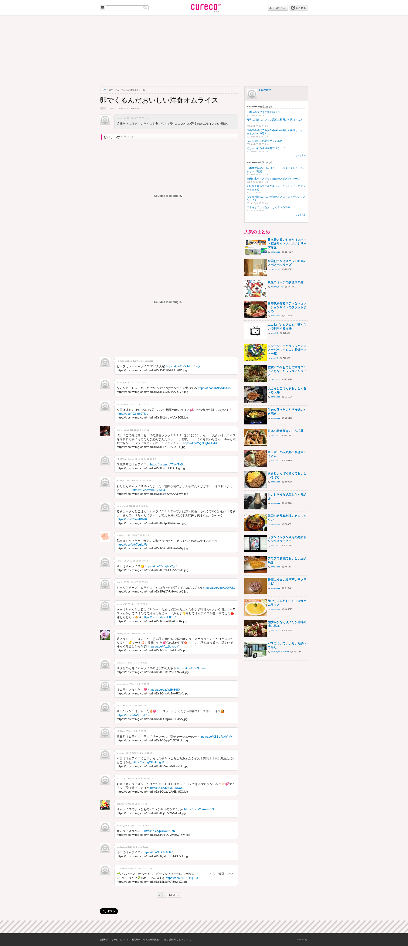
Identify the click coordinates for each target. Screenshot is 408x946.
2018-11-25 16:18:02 (145, 459)
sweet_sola (122, 430)
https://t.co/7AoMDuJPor (133, 715)
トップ (103, 90)
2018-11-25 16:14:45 (139, 404)
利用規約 (136, 939)
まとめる (301, 7)
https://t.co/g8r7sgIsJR (132, 544)
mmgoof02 (122, 604)
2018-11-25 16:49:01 (145, 868)
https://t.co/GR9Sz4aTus (214, 388)
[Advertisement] (204, 51)
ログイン (280, 7)
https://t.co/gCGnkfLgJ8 (148, 762)
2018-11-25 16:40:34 (142, 778)
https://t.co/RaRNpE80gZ (159, 617)
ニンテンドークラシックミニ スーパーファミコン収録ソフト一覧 (287, 349)
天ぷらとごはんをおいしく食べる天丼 (268, 207)
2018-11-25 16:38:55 (139, 825)
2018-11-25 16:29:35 (138, 535)
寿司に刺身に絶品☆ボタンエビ (264, 140)
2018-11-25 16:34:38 (142, 753)
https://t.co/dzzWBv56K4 (164, 689)
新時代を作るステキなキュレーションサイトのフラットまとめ (287, 307)
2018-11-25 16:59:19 (143, 361)
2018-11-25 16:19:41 (138, 382)
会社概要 (104, 939)
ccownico (121, 804)
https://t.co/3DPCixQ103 (182, 878)
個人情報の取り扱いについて (177, 939)
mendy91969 (123, 480)
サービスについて (120, 939)
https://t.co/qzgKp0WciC (219, 587)
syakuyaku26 (123, 633)
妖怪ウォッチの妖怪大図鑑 (285, 282)
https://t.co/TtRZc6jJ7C (158, 852)
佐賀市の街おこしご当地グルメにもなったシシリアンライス (287, 370)
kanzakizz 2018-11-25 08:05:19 (132, 118)
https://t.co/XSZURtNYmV (215, 736)
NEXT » (174, 895)
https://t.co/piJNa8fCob (159, 831)
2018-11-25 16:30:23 (137, 561)
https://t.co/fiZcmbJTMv (132, 413)
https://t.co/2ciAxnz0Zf (199, 809)
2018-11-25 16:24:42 (137, 506)
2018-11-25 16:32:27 (138, 663)
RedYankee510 (124, 361)
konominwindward (125, 868)
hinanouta (122, 506)
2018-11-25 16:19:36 (140, 480)
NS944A (121, 731)
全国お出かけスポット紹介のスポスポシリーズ (273, 178)
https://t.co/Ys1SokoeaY (164, 646)
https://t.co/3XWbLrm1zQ (183, 366)
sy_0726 (121, 705)
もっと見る (300, 155)
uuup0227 (122, 663)
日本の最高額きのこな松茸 (285, 431)
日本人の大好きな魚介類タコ (263, 112)
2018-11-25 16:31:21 (140, 633)
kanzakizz (265, 90)
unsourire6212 (124, 753)
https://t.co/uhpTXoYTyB (166, 464)
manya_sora (123, 825)
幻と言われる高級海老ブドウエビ (266, 148)
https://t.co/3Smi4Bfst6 (132, 519)
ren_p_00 (121, 582)
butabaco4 (122, 535)
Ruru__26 (121, 561)
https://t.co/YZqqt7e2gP (161, 566)
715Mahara (122, 404)
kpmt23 (274, 333)
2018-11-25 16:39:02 (138, 847)
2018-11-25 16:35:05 (137, 582)
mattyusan (122, 847)
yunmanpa (122, 382)
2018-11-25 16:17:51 (138, 430)
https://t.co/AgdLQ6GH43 (200, 443)
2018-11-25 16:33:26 (136, 731)
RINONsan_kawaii (125, 459)
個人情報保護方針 (151, 939)
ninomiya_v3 (277, 287)
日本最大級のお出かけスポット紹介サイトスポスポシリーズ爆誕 (287, 243)
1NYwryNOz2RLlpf (280, 651)
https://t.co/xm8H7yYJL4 (148, 490)
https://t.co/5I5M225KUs (166, 787)
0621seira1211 (124, 778)
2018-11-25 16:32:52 (139, 684)
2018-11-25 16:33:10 (136, 705)
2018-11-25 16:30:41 (138, 604)
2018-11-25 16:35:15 (136, 804)
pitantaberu (122, 684)
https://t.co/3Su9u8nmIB (193, 668)
